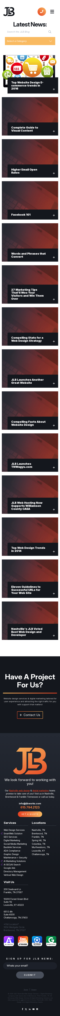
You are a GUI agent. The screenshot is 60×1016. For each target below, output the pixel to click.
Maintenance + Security (15, 857)
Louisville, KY (38, 851)
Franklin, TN (38, 837)
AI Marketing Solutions (15, 861)
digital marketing (40, 790)
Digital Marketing (12, 840)
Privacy (33, 989)
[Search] (50, 32)
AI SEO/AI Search (12, 864)
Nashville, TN (38, 830)
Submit (30, 975)
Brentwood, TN (39, 833)
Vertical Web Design (13, 875)
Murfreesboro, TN (41, 847)
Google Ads (9, 868)
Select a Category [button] (17, 41)
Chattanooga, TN (40, 854)
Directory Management (15, 871)
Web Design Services (14, 830)
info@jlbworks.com (30, 803)
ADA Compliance (12, 851)
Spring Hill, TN (39, 840)
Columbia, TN (38, 844)
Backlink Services (12, 847)
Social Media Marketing (15, 844)
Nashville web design (19, 790)
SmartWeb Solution (13, 833)
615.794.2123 (30, 807)
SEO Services (10, 837)
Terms (26, 989)
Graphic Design (11, 854)
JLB (22, 1000)
